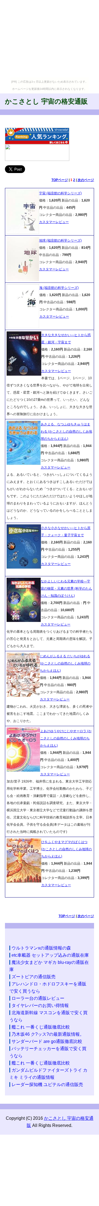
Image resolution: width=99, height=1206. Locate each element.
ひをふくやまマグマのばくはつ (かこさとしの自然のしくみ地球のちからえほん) (66, 849)
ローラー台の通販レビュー (38, 998)
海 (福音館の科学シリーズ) (59, 288)
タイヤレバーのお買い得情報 (40, 1005)
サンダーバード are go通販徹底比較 (47, 1041)
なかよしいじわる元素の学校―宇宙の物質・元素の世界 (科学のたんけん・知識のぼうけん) (66, 588)
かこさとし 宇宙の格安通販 (46, 101)
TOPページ (59, 180)
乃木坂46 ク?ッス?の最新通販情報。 (48, 1034)
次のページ (86, 180)
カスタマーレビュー (54, 222)
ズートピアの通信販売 (34, 976)
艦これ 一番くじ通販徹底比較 (41, 1027)
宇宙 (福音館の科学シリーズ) (60, 193)
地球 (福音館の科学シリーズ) (60, 240)
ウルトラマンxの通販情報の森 (41, 948)
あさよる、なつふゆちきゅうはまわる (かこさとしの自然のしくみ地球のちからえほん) (66, 431)
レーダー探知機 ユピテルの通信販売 (47, 1084)
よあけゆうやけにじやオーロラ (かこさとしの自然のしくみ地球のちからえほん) (66, 738)
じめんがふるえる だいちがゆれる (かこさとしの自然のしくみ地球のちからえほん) (65, 663)
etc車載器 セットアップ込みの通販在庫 (50, 955)
